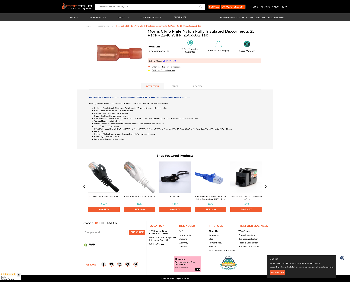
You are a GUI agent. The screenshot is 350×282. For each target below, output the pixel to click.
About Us (123, 17)
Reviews (213, 246)
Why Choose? (244, 231)
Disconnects (103, 25)
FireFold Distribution (248, 242)
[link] (104, 186)
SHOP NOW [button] (104, 209)
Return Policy (185, 235)
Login (255, 6)
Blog (211, 239)
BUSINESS (214, 6)
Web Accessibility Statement (222, 250)
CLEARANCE (180, 17)
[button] (84, 186)
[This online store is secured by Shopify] (89, 245)
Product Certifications (248, 246)
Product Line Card (247, 235)
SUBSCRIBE (137, 232)
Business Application (248, 239)
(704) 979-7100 (169, 61)
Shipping (183, 239)
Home (88, 25)
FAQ (181, 231)
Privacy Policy (215, 242)
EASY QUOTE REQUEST (233, 6)
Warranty (183, 242)
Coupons (183, 246)
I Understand (277, 272)
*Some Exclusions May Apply (269, 17)
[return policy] (190, 42)
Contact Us (214, 235)
